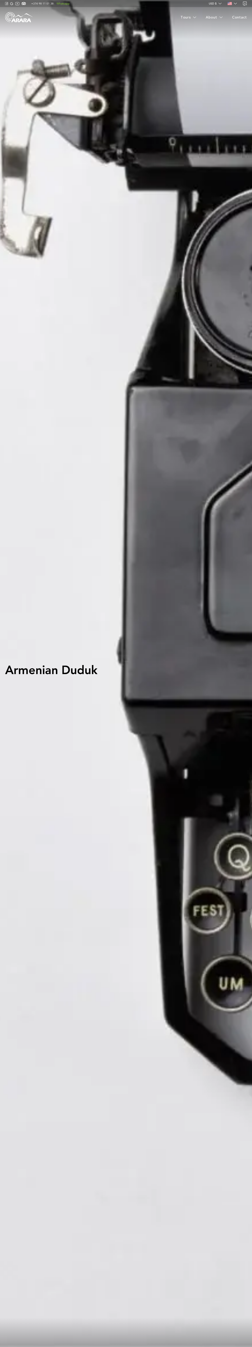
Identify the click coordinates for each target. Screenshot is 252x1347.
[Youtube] (17, 3)
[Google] (11, 3)
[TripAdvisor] (23, 3)
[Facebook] (6, 3)
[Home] (19, 17)
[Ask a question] (245, 4)
